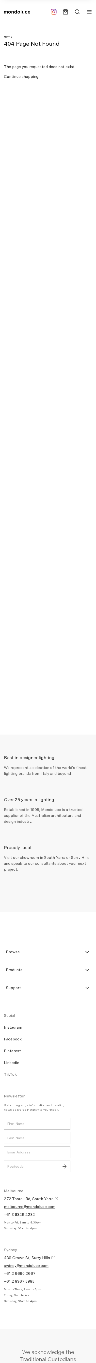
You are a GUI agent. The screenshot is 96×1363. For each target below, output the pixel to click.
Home (8, 36)
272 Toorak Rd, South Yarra (29, 1198)
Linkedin (11, 1062)
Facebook (13, 1039)
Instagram (13, 1027)
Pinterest (12, 1051)
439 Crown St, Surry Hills (27, 1257)
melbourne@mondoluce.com (29, 1206)
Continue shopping (21, 76)
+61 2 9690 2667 (19, 1273)
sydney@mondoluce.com (26, 1265)
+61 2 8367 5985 (19, 1281)
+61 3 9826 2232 (19, 1214)
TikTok (10, 1074)
